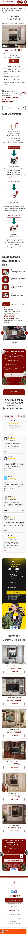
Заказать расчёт (14, 61)
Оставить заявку (14, 147)
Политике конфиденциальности (13, 379)
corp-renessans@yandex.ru (14, 903)
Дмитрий (10, 456)
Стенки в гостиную (16, 8)
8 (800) (14, 896)
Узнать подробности (23, 93)
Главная (5, 8)
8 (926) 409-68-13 (15, 140)
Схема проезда (14, 910)
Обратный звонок (14, 900)
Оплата (21, 304)
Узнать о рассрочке (14, 215)
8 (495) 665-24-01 (14, 138)
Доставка (15, 304)
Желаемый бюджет (15, 369)
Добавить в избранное (14, 914)
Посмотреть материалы (14, 392)
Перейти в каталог (14, 248)
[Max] (15, 627)
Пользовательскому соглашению (13, 866)
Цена (5, 304)
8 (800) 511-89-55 (15, 136)
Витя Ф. (10, 535)
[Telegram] (12, 627)
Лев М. (10, 476)
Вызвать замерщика (14, 181)
